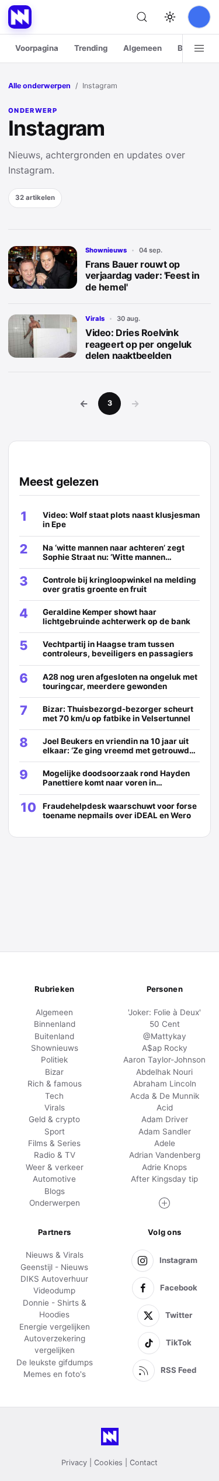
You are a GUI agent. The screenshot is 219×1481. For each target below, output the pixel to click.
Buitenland (54, 1036)
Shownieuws (106, 250)
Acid (165, 1107)
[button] (165, 1203)
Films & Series (54, 1143)
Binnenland (54, 1024)
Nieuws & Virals (55, 1254)
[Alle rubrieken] (199, 48)
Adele (164, 1143)
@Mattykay (164, 1036)
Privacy (74, 1462)
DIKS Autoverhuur (54, 1278)
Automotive (54, 1179)
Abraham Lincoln (164, 1083)
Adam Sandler (164, 1131)
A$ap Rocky (164, 1048)
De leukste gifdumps (54, 1362)
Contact (144, 1462)
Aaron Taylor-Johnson (164, 1059)
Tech (54, 1096)
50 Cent (165, 1024)
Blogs (54, 1191)
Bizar (54, 1072)
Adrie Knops (164, 1167)
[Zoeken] (142, 17)
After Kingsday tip (164, 1179)
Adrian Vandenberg (164, 1155)
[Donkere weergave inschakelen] (170, 17)
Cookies (108, 1462)
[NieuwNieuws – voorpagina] (20, 17)
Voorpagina (36, 48)
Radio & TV (54, 1155)
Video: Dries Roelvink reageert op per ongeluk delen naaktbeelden (138, 344)
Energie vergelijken (54, 1326)
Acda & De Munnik (164, 1096)
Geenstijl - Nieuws (54, 1267)
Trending (90, 48)
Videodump (54, 1290)
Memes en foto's (54, 1374)
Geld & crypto (54, 1119)
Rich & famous (54, 1083)
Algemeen (142, 48)
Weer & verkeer (55, 1167)
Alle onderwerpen (39, 85)
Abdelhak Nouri (164, 1072)
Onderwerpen (54, 1202)
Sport (54, 1131)
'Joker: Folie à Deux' (164, 1012)
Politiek (54, 1059)
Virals (95, 318)
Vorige (83, 403)
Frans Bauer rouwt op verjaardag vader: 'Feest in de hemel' (142, 275)
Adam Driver (164, 1119)
